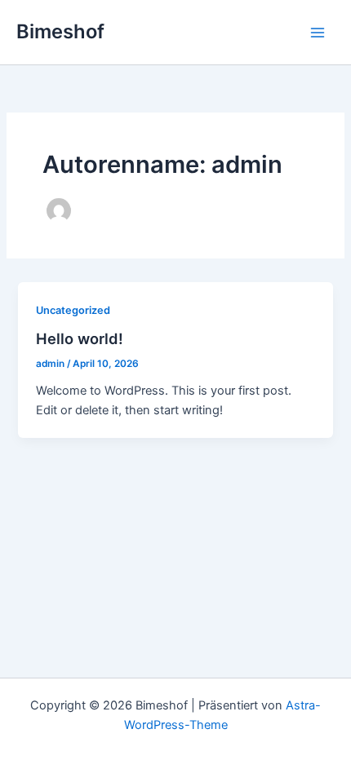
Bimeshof (60, 31)
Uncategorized (73, 310)
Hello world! (79, 338)
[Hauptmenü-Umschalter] (317, 32)
